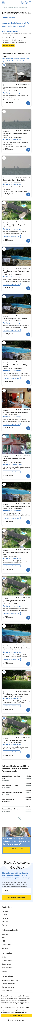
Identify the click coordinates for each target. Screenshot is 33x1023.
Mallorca (5, 918)
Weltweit (5, 921)
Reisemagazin (6, 964)
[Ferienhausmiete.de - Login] (27, 2)
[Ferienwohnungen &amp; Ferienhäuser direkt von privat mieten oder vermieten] (3, 2)
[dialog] (16, 1008)
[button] (31, 2)
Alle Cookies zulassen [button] (16, 1015)
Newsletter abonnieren (16, 897)
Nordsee (5, 911)
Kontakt (4, 971)
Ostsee (4, 914)
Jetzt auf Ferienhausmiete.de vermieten (16, 850)
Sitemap (4, 925)
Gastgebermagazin (8, 984)
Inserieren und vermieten (10, 980)
